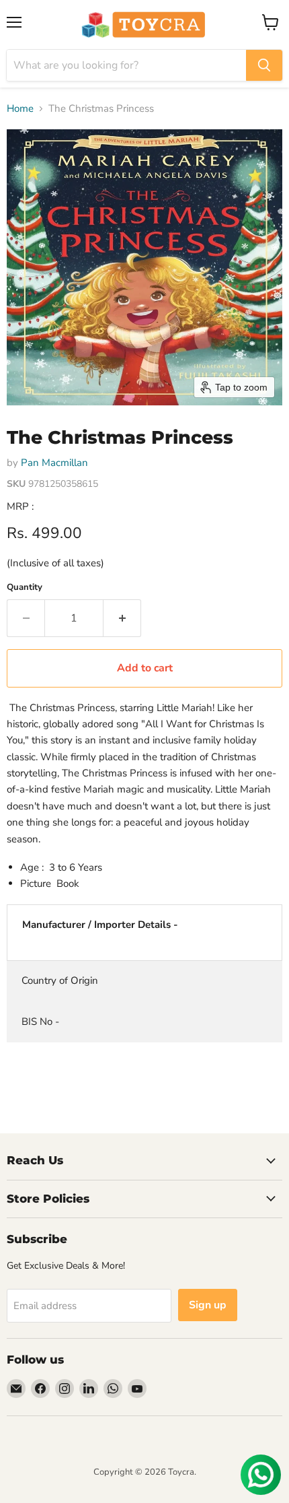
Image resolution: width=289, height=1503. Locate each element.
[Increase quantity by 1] (122, 618)
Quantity (24, 587)
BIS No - (40, 1021)
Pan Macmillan (54, 462)
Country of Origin (60, 980)
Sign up (207, 1305)
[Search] (264, 65)
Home (20, 108)
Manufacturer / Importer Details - (100, 924)
